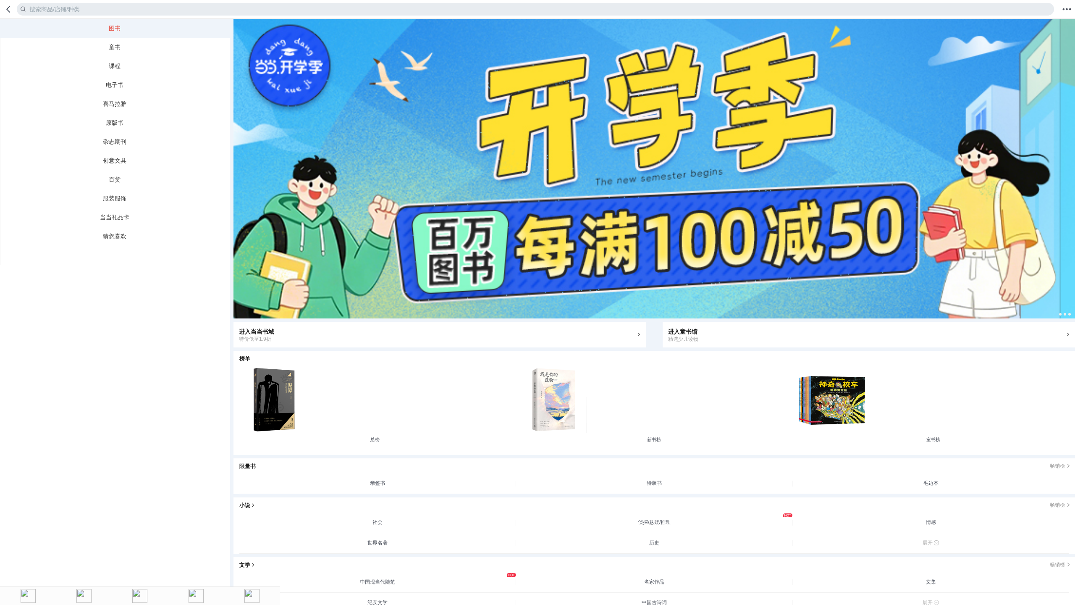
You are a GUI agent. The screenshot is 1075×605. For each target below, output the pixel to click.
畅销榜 (1057, 466)
